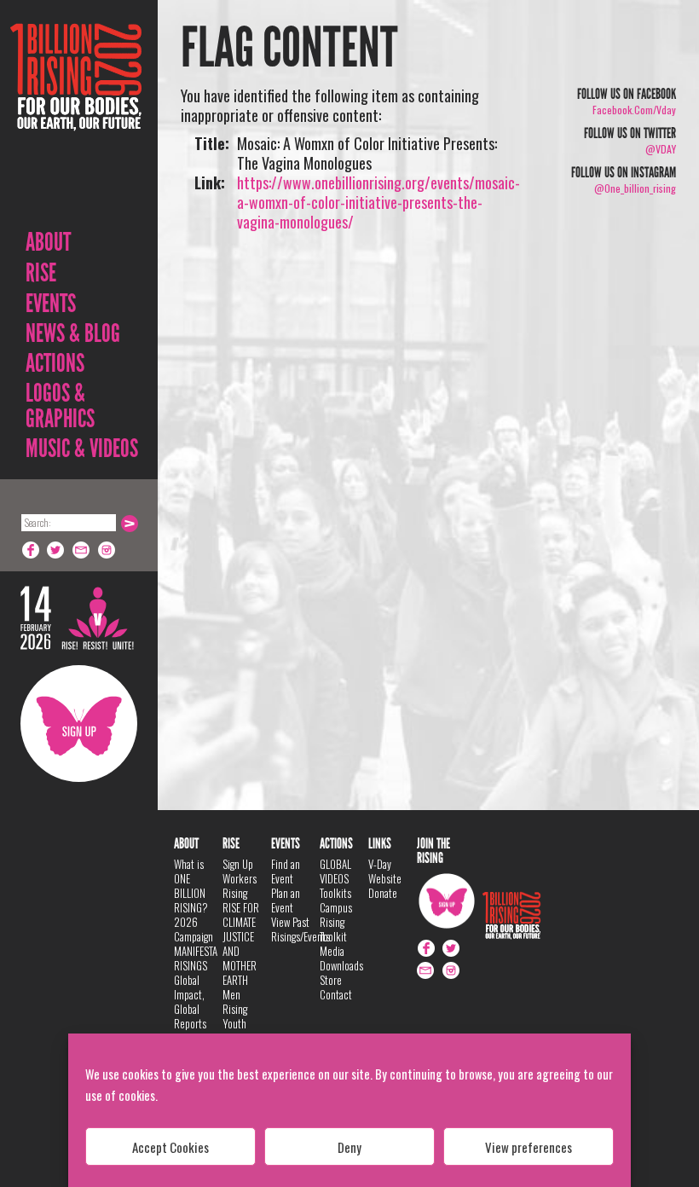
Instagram (107, 550)
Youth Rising (234, 1030)
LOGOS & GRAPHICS (60, 406)
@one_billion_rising (635, 188)
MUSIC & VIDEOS (82, 448)
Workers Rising (239, 885)
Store (331, 979)
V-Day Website (384, 871)
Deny (349, 1147)
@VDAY (660, 149)
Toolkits (335, 892)
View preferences (528, 1147)
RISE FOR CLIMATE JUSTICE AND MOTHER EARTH (240, 943)
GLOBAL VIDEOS (335, 871)
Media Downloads (341, 958)
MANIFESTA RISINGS (195, 958)
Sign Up (79, 723)
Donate (382, 892)
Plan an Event (285, 900)
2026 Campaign (193, 929)
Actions (55, 363)
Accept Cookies (170, 1147)
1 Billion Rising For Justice (76, 119)
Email (81, 550)
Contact (336, 994)
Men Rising (234, 1001)
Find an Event (285, 871)
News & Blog (73, 333)
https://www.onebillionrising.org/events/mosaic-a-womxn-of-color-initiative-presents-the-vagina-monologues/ (378, 202)
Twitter (56, 550)
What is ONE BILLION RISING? (191, 885)
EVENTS (51, 303)
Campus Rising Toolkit (336, 922)
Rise (41, 273)
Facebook (30, 550)
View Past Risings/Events (300, 929)
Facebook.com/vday (634, 109)
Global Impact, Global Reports (190, 1001)
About (48, 242)
